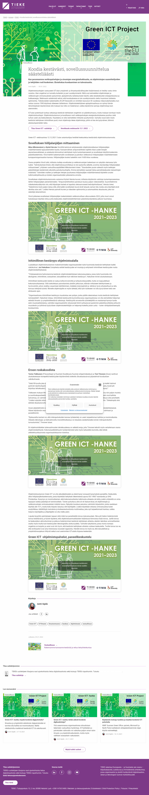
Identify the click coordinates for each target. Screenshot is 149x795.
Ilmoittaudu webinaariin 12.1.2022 (74, 128)
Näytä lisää (131, 8)
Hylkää (74, 405)
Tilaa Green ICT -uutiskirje (41, 128)
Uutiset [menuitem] (97, 6)
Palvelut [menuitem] (52, 6)
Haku (141, 8)
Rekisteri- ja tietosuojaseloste (79, 788)
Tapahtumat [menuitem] (81, 6)
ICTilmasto (42, 624)
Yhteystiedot (133, 788)
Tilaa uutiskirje (17, 675)
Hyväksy (56, 405)
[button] (100, 385)
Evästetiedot (64, 410)
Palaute (124, 788)
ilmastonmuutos (54, 624)
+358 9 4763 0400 (59, 788)
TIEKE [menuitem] (90, 6)
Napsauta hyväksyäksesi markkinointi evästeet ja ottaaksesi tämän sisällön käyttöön (74, 228)
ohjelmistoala (75, 624)
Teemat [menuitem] (71, 6)
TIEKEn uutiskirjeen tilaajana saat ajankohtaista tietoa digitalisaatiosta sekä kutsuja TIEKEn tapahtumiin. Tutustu (55, 671)
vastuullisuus (87, 624)
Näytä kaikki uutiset (73, 749)
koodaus (65, 624)
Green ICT (32, 624)
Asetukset (92, 405)
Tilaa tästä (9, 783)
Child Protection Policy (110, 788)
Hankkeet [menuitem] (62, 6)
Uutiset (11, 17)
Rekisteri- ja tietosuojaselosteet (78, 410)
